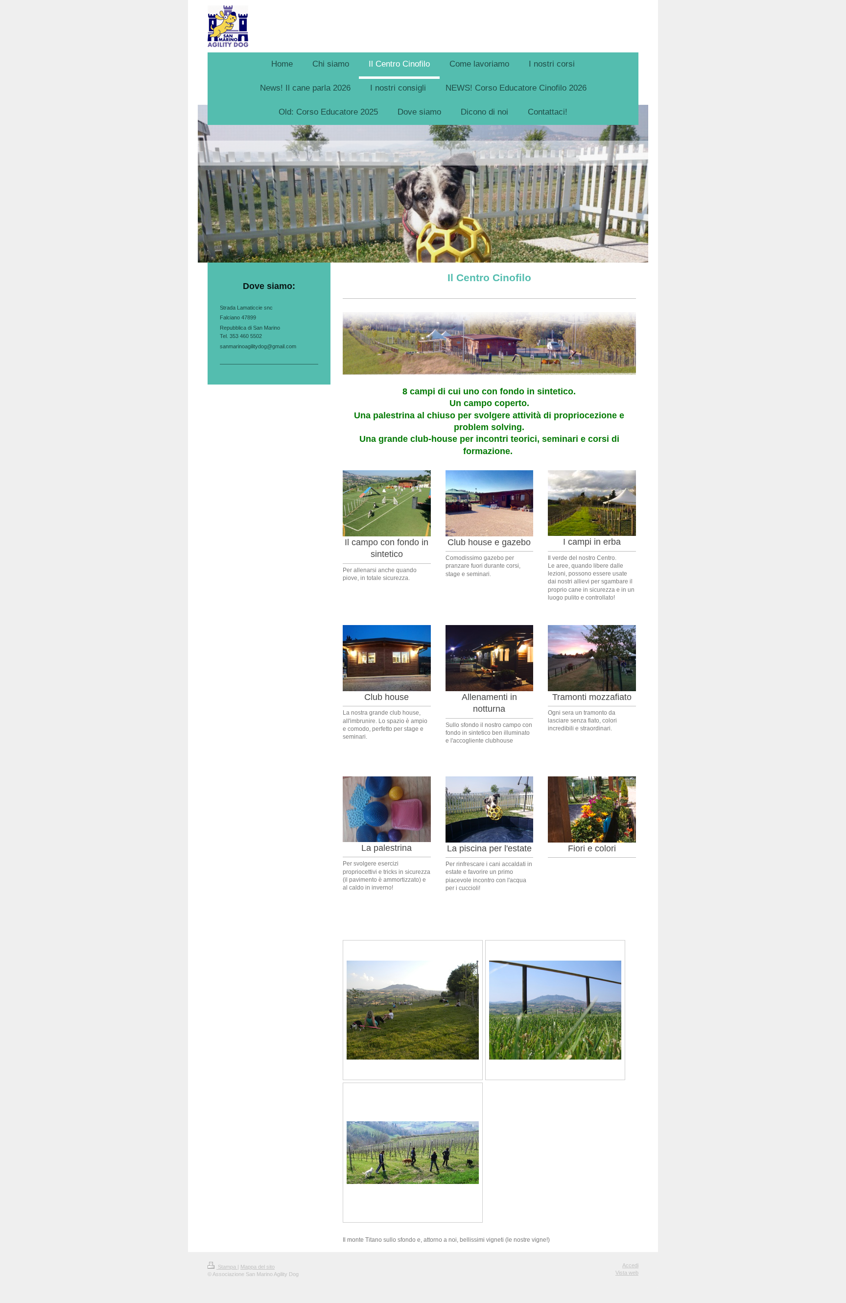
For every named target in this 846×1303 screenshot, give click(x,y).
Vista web (626, 1273)
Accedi (630, 1265)
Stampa (226, 1267)
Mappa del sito (257, 1267)
